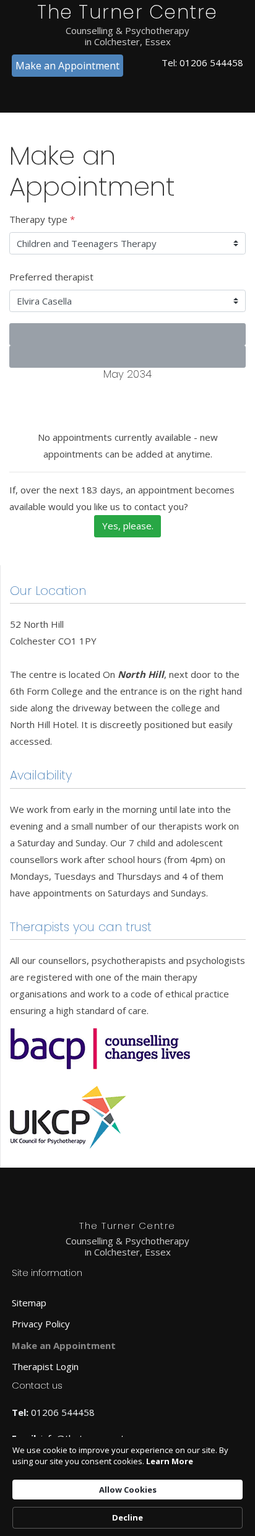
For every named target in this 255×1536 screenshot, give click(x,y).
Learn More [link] (169, 1461)
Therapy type (42, 219)
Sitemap (29, 1302)
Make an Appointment (67, 65)
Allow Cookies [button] (128, 1489)
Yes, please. (127, 525)
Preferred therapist (51, 277)
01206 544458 (211, 62)
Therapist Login (45, 1366)
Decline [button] (127, 1517)
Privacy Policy (41, 1323)
